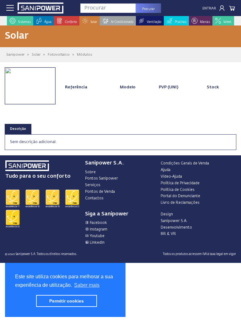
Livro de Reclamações (180, 203)
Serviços (92, 185)
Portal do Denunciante (180, 196)
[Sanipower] (40, 8)
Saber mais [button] (86, 285)
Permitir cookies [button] (66, 300)
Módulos (84, 54)
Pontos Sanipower (101, 178)
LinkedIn (96, 243)
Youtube (96, 236)
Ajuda (165, 170)
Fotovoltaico (59, 54)
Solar (36, 54)
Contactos (94, 198)
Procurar (148, 9)
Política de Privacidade (180, 183)
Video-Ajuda (171, 177)
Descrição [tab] (18, 129)
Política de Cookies (178, 190)
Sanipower (15, 54)
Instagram (98, 229)
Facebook (98, 223)
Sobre (90, 172)
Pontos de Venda (100, 192)
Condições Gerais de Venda (185, 163)
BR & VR (168, 234)
